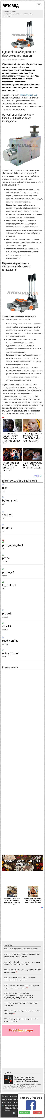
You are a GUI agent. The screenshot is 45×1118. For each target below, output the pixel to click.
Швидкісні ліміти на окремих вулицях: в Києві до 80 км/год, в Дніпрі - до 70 (22, 963)
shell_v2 (7, 515)
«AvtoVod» (21, 60)
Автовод (11, 5)
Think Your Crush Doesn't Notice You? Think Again (32, 465)
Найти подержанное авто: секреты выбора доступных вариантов (20, 978)
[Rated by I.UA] (17, 1113)
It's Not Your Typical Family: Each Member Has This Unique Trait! (11, 438)
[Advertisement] (22, 761)
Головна (7, 12)
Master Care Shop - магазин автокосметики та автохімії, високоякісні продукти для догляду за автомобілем (19, 995)
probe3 (6, 613)
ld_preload (9, 585)
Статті (14, 12)
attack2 (6, 626)
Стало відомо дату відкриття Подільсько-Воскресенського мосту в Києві (22, 955)
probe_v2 (8, 572)
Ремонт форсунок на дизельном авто (23, 949)
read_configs (10, 640)
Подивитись (24, 1113)
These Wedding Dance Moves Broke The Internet (11, 466)
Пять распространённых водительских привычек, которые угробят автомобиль (26, 1079)
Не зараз (37, 1113)
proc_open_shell (12, 545)
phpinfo (7, 527)
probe (6, 558)
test (4, 487)
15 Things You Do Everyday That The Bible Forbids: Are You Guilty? (32, 437)
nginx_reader (10, 653)
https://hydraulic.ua (28, 95)
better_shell (9, 500)
